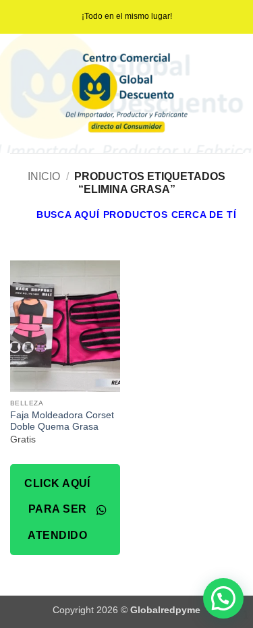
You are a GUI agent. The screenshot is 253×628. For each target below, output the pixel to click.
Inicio (44, 176)
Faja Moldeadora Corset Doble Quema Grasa (62, 421)
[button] (125, 214)
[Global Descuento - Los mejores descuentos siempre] (127, 93)
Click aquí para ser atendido (57, 509)
